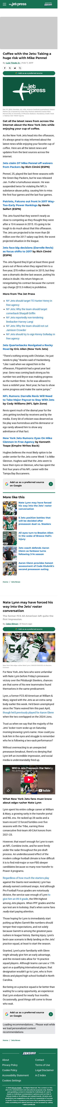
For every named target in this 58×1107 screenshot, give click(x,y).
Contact (39, 1059)
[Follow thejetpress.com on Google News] (51, 484)
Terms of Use (42, 1065)
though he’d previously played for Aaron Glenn (28, 712)
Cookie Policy (9, 1070)
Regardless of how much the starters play (26, 877)
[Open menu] (4, 4)
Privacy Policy (10, 1065)
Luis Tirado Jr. (13, 63)
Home (5, 582)
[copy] (20, 68)
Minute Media (16, 1088)
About (5, 1059)
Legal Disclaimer (44, 1070)
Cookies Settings (11, 1080)
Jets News (15, 582)
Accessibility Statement (15, 1075)
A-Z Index (40, 1075)
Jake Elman (12, 624)
